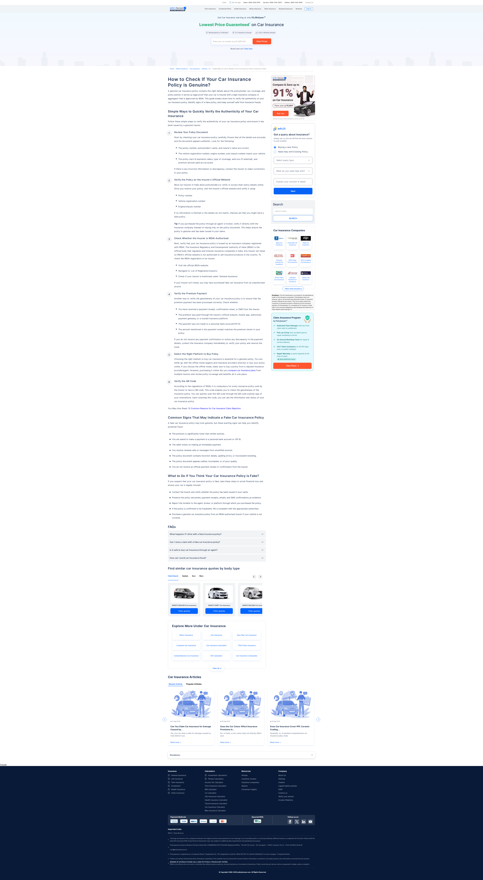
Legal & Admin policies (287, 786)
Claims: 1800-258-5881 (294, 2)
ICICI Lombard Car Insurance (306, 261)
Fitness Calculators (216, 779)
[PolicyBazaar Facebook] (290, 821)
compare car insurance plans (242, 370)
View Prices (261, 41)
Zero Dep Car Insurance (246, 635)
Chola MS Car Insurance (292, 244)
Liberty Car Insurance (306, 279)
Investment (175, 786)
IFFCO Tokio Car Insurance (279, 279)
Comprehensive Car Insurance (186, 656)
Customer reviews (249, 779)
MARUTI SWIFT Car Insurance (219, 605)
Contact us (282, 793)
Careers (281, 782)
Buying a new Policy (288, 147)
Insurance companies (250, 782)
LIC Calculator (210, 793)
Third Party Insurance (247, 645)
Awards (245, 786)
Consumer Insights (249, 789)
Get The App (236, 2)
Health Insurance (178, 789)
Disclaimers (175, 755)
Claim (224, 2)
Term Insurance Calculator (215, 786)
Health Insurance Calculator (216, 800)
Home (172, 69)
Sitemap (281, 779)
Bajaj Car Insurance (279, 244)
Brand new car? (241, 49)
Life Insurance (177, 779)
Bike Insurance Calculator (215, 810)
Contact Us (309, 2)
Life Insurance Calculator (215, 796)
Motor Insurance (182, 69)
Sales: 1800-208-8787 (251, 2)
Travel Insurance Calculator (216, 803)
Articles (245, 775)
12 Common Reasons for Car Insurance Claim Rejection (214, 408)
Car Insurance (195, 69)
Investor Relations (285, 800)
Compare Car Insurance (186, 645)
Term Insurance (177, 782)
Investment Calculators (217, 775)
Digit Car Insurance (305, 244)
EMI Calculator (211, 789)
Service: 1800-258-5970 (272, 2)
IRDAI (170, 833)
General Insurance (178, 775)
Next (293, 191)
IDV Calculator (216, 656)
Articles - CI (206, 69)
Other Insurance (177, 793)
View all (216, 668)
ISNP (280, 789)
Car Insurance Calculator (216, 645)
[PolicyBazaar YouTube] (310, 821)
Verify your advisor (286, 796)
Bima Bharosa (179, 833)
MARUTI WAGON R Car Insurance (184, 605)
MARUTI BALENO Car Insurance (254, 605)
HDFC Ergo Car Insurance (292, 261)
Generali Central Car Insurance (279, 262)
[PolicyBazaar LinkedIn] (303, 821)
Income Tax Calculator (214, 782)
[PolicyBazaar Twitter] (296, 821)
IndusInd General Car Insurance (292, 280)
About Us (282, 775)
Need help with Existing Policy (293, 151)
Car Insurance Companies (246, 656)
